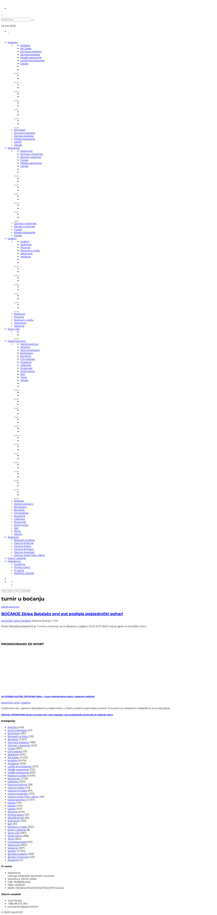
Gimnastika (27, 359)
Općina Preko (22, 546)
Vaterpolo (26, 253)
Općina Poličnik (24, 543)
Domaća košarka (30, 51)
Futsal (24, 160)
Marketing (14, 561)
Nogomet (14, 148)
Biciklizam (26, 353)
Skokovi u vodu (30, 250)
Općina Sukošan (24, 552)
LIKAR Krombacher (32, 60)
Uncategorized (17, 841)
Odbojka (25, 365)
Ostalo (24, 63)
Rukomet (26, 368)
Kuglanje (26, 362)
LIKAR (18, 142)
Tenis (23, 377)
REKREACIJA (16, 817)
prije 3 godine (23, 620)
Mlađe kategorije (31, 57)
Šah (22, 374)
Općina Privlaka (24, 549)
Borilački (25, 356)
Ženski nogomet (30, 157)
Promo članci (22, 567)
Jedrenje (25, 244)
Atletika (25, 347)
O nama (19, 570)
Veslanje (25, 256)
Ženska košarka (30, 54)
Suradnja (19, 564)
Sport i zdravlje (17, 558)
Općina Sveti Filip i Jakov (29, 555)
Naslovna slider (17, 775)
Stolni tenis (27, 371)
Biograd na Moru (24, 540)
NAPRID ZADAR (24, 573)
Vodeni (12, 238)
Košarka (13, 42)
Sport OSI (14, 329)
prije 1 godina (22, 702)
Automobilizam (30, 350)
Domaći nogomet (31, 154)
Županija (13, 537)
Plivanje (25, 247)
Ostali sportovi (17, 341)
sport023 (7, 620)
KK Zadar (26, 48)
